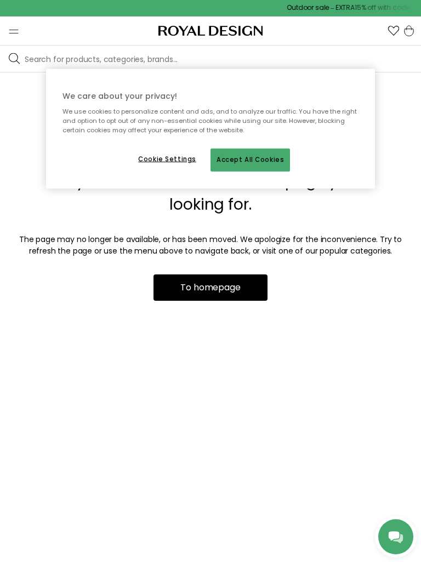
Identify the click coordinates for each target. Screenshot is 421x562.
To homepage (210, 287)
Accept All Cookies (250, 159)
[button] (393, 30)
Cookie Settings (167, 159)
